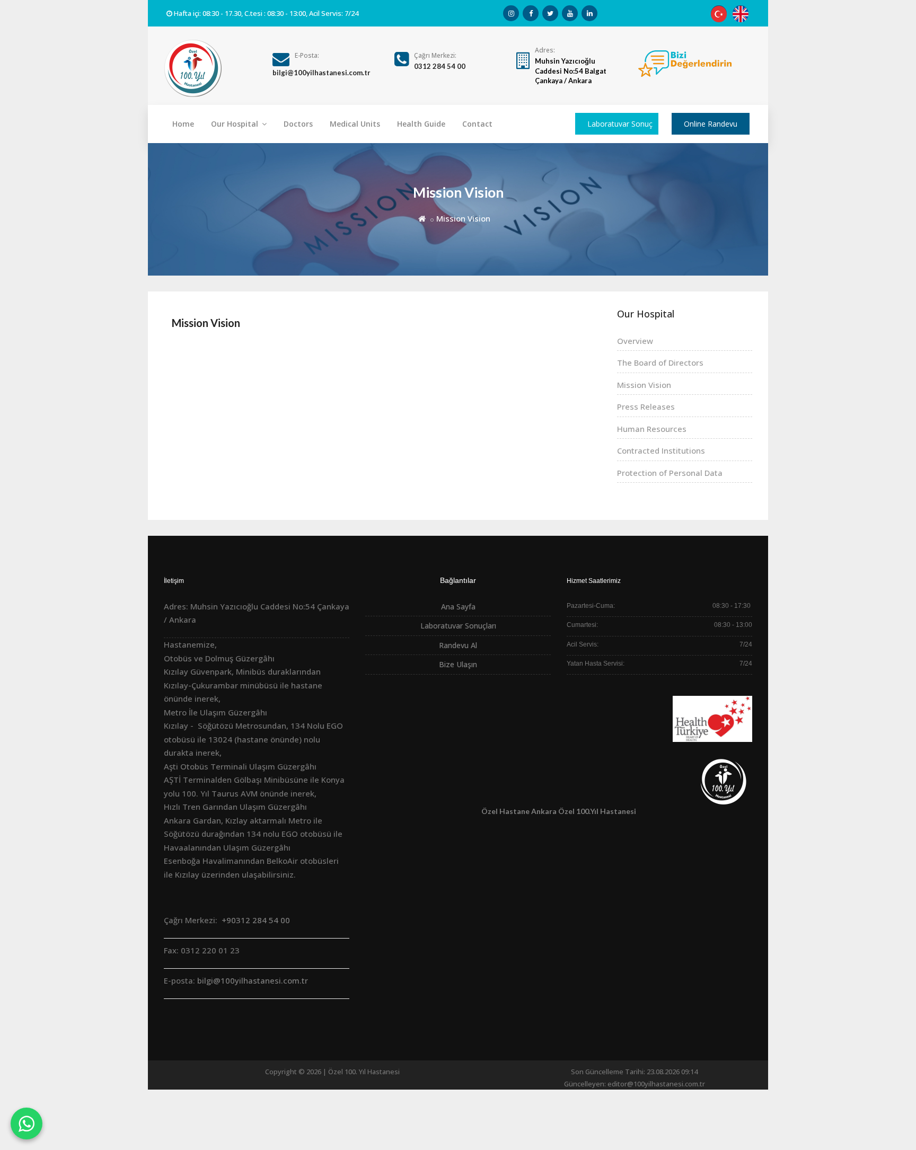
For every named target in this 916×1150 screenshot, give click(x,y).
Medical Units (355, 124)
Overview (635, 340)
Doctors (298, 124)
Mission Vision (206, 322)
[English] (740, 13)
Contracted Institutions (661, 450)
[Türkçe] (719, 13)
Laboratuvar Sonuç (620, 124)
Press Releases (646, 406)
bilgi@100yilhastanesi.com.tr (321, 72)
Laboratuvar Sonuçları (458, 626)
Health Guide (421, 124)
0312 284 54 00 (439, 66)
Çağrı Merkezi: (435, 55)
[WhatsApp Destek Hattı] (26, 1123)
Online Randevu (710, 124)
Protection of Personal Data (670, 472)
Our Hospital (235, 124)
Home (183, 124)
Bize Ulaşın (458, 664)
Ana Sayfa (458, 606)
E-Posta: (307, 55)
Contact (477, 124)
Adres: (545, 50)
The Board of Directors (660, 362)
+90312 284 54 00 (254, 920)
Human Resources (651, 428)
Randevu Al (458, 645)
